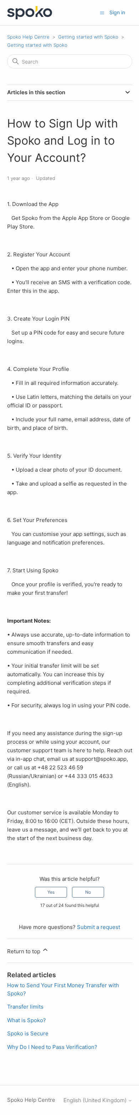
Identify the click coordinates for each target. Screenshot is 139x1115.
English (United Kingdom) (95, 1100)
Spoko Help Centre (28, 37)
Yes (51, 892)
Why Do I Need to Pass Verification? (52, 1047)
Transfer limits (25, 1006)
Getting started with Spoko (88, 37)
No (88, 892)
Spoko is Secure (27, 1033)
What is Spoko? (26, 1020)
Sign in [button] (117, 12)
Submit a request (98, 927)
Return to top (24, 951)
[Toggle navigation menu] (102, 12)
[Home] (29, 12)
